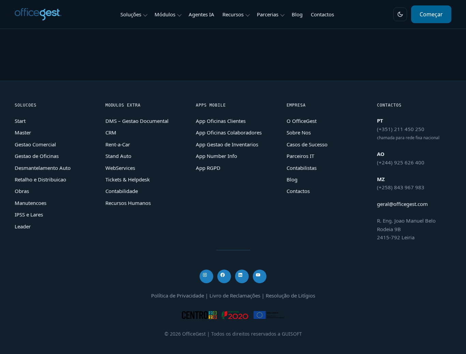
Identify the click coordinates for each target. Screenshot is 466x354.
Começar (431, 14)
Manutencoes (30, 202)
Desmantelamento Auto (43, 167)
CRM (110, 132)
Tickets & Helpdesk (127, 179)
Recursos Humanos (128, 202)
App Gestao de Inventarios (227, 144)
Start (20, 120)
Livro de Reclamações (234, 295)
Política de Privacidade (177, 295)
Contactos (298, 191)
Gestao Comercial (35, 144)
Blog (292, 179)
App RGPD (208, 167)
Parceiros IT (300, 155)
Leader (23, 226)
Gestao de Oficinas (37, 155)
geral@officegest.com (402, 203)
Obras (22, 191)
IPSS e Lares (29, 214)
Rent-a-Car (117, 144)
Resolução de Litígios (290, 295)
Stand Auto (118, 155)
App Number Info (216, 155)
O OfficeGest (302, 120)
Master (23, 132)
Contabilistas (302, 167)
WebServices (120, 167)
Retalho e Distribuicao (40, 179)
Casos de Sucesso (307, 144)
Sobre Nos (299, 132)
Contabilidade (121, 191)
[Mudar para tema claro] (400, 14)
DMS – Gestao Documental (137, 120)
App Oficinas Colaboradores (229, 132)
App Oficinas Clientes (221, 120)
